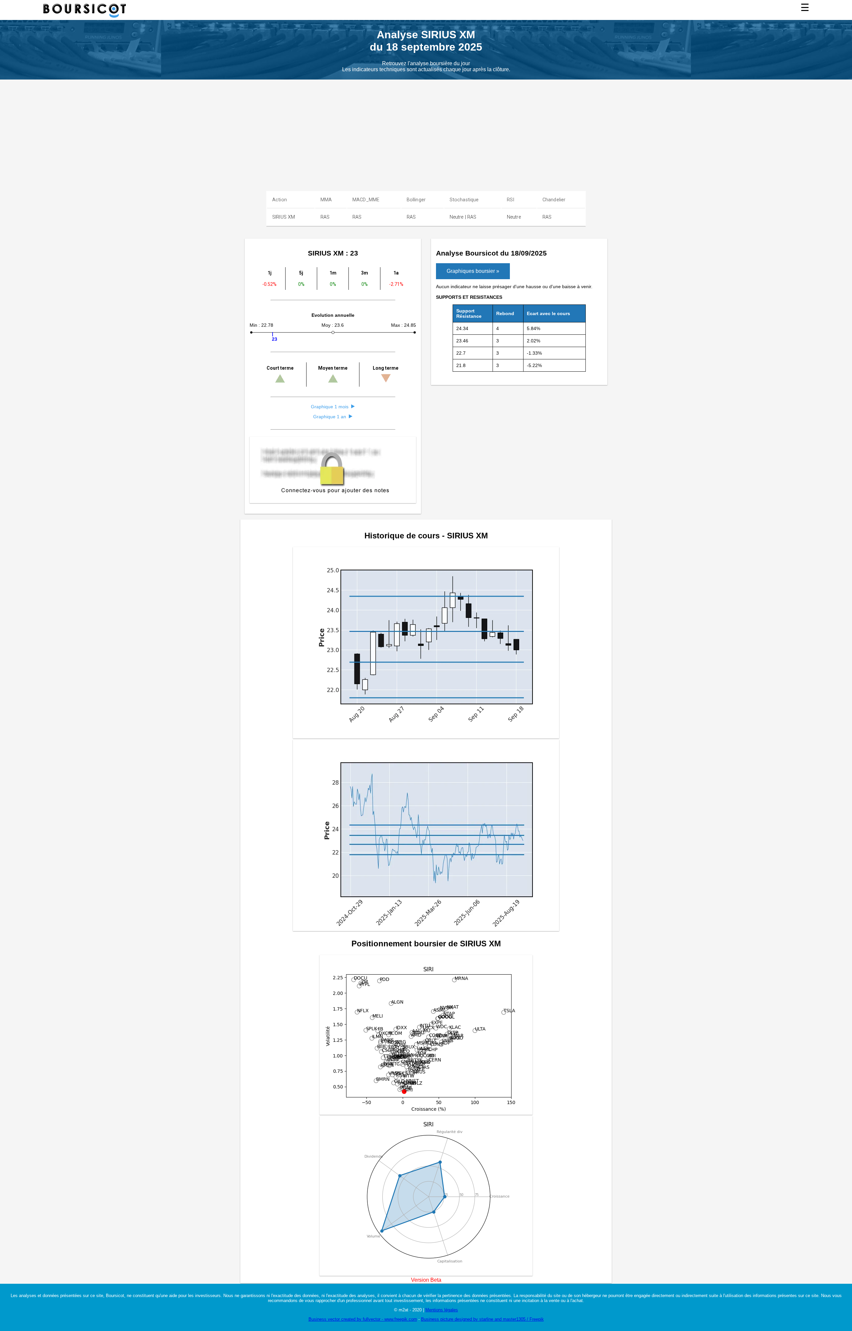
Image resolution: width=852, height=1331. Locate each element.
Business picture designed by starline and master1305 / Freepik (482, 1319)
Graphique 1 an (329, 416)
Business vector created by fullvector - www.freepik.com (363, 1319)
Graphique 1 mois (329, 406)
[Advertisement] (439, 129)
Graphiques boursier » (473, 271)
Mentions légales (441, 1309)
